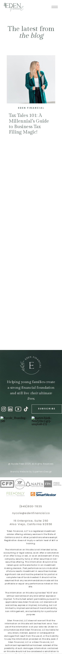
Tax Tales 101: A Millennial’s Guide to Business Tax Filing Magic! (29, 124)
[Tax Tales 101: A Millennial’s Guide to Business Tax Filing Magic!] (31, 79)
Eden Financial (31, 108)
